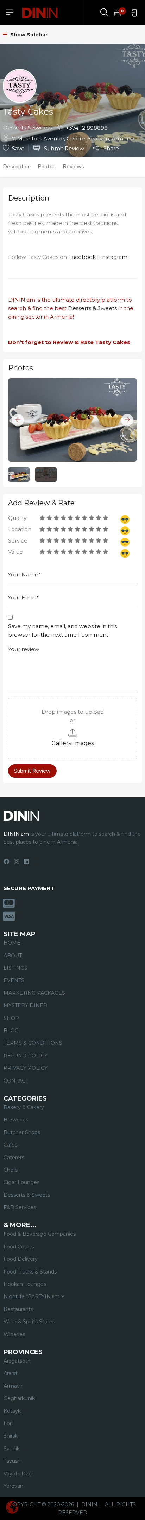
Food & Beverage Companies (40, 1234)
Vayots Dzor (18, 1473)
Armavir (13, 1386)
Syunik (12, 1448)
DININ (89, 1504)
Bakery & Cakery (24, 1107)
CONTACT (16, 1081)
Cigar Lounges (21, 1182)
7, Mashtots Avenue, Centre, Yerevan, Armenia (73, 138)
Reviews (73, 166)
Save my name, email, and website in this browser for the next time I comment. (62, 630)
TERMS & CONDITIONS (33, 1043)
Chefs (11, 1170)
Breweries (16, 1119)
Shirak (11, 1436)
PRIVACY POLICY (26, 1068)
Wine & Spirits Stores (29, 1321)
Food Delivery (21, 1259)
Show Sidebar (28, 34)
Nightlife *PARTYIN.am (32, 1296)
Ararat (11, 1373)
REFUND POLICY (26, 1055)
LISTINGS (15, 968)
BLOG (11, 1030)
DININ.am (21, 299)
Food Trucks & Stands (30, 1272)
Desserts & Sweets (27, 127)
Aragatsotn (17, 1361)
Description (17, 166)
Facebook (82, 257)
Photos (47, 166)
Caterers (14, 1157)
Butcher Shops (22, 1132)
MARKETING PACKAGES (34, 993)
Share (110, 148)
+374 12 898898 (87, 127)
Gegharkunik (19, 1398)
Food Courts (19, 1246)
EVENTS (14, 980)
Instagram (113, 257)
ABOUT (13, 955)
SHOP (11, 1018)
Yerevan (13, 1486)
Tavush (12, 1461)
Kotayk (12, 1411)
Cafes (10, 1145)
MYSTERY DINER (25, 1005)
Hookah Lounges (25, 1284)
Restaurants (18, 1309)
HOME (12, 943)
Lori (8, 1423)
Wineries (14, 1334)
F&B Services (20, 1207)
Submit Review (63, 148)
